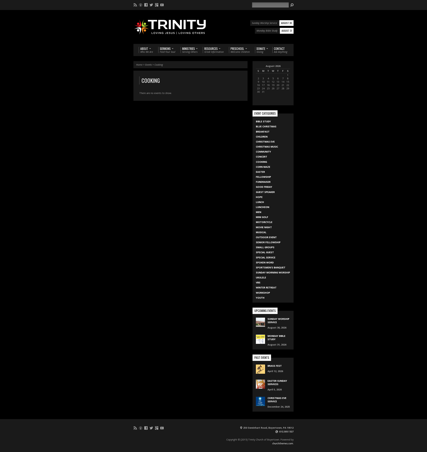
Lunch (260, 202)
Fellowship (263, 176)
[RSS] (135, 5)
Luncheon (262, 207)
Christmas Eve (265, 141)
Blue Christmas (266, 126)
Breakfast (263, 131)
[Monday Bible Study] (260, 342)
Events (148, 64)
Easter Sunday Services (277, 382)
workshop (263, 292)
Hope (259, 197)
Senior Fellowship (268, 242)
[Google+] (156, 5)
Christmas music (267, 146)
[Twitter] (151, 5)
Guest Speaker (265, 192)
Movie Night (264, 227)
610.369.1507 (286, 431)
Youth (260, 297)
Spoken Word (265, 262)
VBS (258, 282)
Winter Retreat (266, 287)
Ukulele (261, 277)
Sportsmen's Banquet (270, 267)
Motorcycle (264, 222)
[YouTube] (162, 5)
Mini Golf (262, 217)
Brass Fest (275, 365)
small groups (265, 247)
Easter (260, 171)
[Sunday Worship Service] (260, 324)
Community (263, 151)
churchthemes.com (282, 443)
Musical (261, 232)
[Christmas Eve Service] (260, 404)
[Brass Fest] (260, 372)
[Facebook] (146, 5)
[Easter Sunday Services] (260, 387)
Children (262, 136)
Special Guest (265, 252)
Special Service (265, 257)
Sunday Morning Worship (273, 272)
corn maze (263, 166)
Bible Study (263, 121)
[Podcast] (140, 5)
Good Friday (264, 186)
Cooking (158, 64)
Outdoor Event (266, 237)
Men (258, 212)
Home (139, 64)
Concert (261, 156)
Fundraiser (263, 181)
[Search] (292, 5)
